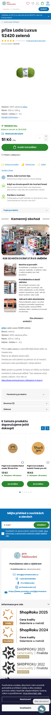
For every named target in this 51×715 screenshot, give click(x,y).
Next (47, 428)
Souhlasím (25, 707)
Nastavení (25, 699)
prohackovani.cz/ (27, 587)
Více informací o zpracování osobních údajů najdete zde (27, 533)
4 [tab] (26, 492)
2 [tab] (22, 492)
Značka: (7, 170)
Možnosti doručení (14, 133)
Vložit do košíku (26, 147)
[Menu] (47, 3)
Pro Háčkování (27, 583)
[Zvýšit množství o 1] (46, 136)
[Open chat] (42, 709)
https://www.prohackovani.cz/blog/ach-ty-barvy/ (21, 380)
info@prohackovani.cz (27, 574)
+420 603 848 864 (27, 579)
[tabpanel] (13, 461)
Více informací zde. (32, 693)
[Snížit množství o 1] (46, 139)
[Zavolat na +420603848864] (32, 3)
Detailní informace (9, 117)
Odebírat (41, 525)
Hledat (43, 9)
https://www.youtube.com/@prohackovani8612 (28, 592)
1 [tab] (20, 492)
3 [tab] (24, 492)
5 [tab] (28, 492)
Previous (43, 428)
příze (25, 107)
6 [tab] (31, 492)
